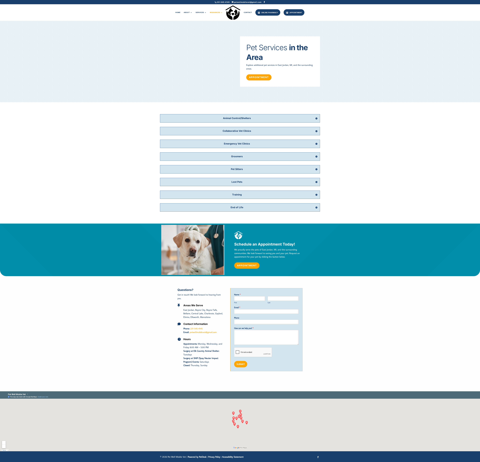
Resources (215, 12)
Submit (240, 364)
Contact (248, 12)
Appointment (296, 12)
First (235, 303)
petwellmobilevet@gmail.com (203, 332)
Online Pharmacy (269, 12)
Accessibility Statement (233, 456)
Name (237, 294)
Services (200, 12)
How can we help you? (244, 328)
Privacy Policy (214, 456)
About (187, 12)
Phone (236, 317)
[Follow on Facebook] (318, 457)
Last (269, 303)
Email (237, 307)
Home (177, 12)
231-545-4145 (223, 2)
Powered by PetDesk (197, 456)
